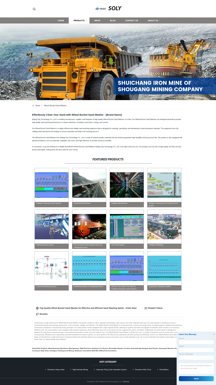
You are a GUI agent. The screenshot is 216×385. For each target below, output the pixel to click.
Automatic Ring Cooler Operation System (111, 369)
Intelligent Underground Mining (62, 351)
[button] (34, 9)
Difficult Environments (107, 351)
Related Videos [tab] (155, 308)
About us (153, 20)
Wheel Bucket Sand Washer (55, 106)
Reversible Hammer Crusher (119, 348)
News (97, 20)
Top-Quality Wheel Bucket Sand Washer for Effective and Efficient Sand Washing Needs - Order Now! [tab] (88, 308)
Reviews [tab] (44, 314)
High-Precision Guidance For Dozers (94, 348)
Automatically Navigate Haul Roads (144, 348)
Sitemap (126, 381)
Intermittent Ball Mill (90, 351)
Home (61, 20)
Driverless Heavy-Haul (55, 369)
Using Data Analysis (39, 348)
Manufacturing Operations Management (63, 348)
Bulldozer (78, 351)
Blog (113, 20)
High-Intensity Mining (80, 369)
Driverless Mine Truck (143, 369)
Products (79, 20)
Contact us (131, 20)
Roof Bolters (164, 369)
